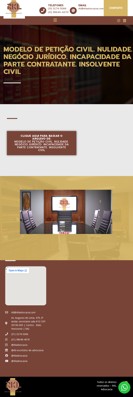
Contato (115, 8)
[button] (55, 20)
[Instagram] (119, 20)
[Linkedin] (125, 20)
